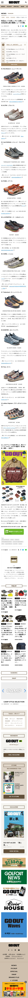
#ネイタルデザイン (9, 725)
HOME (3, 17)
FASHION (10, 13)
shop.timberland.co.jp (11, 326)
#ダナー (7, 723)
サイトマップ (20, 958)
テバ (15, 389)
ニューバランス (9, 543)
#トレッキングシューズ (16, 723)
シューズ (15, 543)
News (3, 6)
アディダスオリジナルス (6, 541)
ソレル (20, 543)
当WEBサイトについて (10, 958)
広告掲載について (21, 954)
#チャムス (12, 718)
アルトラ (17, 539)
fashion (13, 17)
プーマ (12, 539)
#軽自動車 (7, 721)
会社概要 (5, 954)
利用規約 (8, 956)
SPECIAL (16, 6)
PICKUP (9, 6)
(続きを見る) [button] (20, 578)
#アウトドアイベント (17, 721)
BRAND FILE (14, 977)
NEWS (7, 17)
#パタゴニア (19, 725)
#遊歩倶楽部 (20, 718)
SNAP (22, 6)
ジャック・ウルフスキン (18, 541)
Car (20, 4)
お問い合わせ (12, 954)
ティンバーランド (20, 316)
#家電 (6, 718)
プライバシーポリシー (17, 956)
